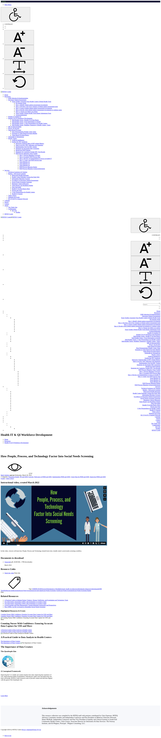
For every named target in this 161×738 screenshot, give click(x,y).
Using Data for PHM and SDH (80, 477)
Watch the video (9, 573)
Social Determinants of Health (51, 589)
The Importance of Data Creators (10, 641)
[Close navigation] (159, 308)
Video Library (10, 478)
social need (10, 590)
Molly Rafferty (5, 475)
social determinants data (80, 589)
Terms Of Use (37, 729)
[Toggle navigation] (159, 306)
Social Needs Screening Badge (82, 590)
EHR (33, 589)
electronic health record (67, 589)
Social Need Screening (26, 590)
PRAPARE (38, 589)
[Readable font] (19, 67)
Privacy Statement (27, 729)
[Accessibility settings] (15, 14)
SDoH (5, 590)
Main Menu (7, 4)
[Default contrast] (5, 26)
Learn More (4, 696)
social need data (37, 590)
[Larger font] (19, 37)
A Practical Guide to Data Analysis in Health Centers (16, 630)
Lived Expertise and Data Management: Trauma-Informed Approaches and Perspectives (30, 605)
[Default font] (19, 82)
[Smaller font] (19, 52)
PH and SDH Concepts (27, 477)
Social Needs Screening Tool (50, 590)
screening (16, 590)
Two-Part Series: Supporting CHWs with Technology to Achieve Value (25, 602)
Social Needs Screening (66, 590)
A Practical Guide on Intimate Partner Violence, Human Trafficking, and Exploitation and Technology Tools (36, 600)
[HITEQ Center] (6, 91)
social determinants (93, 589)
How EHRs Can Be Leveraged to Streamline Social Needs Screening (24, 607)
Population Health (13, 477)
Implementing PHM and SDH (61, 477)
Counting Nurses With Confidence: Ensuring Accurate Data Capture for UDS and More (26, 614)
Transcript (7, 562)
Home (6, 439)
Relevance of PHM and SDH (43, 477)
